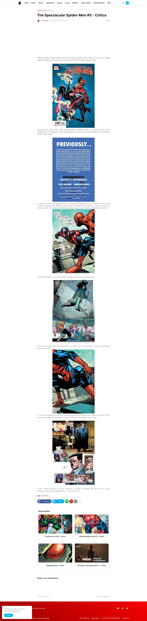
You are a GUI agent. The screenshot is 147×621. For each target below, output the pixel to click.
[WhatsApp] (67, 501)
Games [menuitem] (59, 3)
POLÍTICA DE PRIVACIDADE (111, 618)
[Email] (76, 501)
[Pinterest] (71, 501)
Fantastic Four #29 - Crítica (55, 536)
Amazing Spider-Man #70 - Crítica (91, 536)
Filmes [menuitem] (40, 3)
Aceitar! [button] (8, 615)
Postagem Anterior (44, 596)
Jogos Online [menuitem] (85, 3)
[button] (123, 3)
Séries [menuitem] (33, 3)
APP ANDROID (84, 618)
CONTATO (125, 618)
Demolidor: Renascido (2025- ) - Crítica (91, 565)
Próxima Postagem (103, 596)
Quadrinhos (50, 10)
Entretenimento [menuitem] (99, 3)
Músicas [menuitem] (75, 3)
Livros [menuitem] (67, 3)
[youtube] (118, 608)
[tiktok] (122, 608)
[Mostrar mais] (80, 501)
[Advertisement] (73, 40)
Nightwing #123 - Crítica (55, 565)
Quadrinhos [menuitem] (50, 3)
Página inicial (41, 10)
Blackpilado (95, 618)
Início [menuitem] (26, 3)
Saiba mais (15, 611)
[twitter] (127, 608)
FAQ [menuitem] (108, 3)
